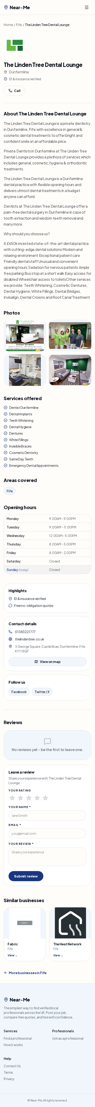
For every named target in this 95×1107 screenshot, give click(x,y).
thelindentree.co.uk (29, 639)
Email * (15, 825)
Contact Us (12, 1066)
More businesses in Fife (28, 973)
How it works (13, 1045)
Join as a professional (67, 1038)
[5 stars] (45, 798)
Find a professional (18, 1038)
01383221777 (25, 632)
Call (17, 91)
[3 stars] (29, 798)
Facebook (19, 692)
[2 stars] (20, 798)
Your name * (20, 807)
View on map (50, 662)
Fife (19, 25)
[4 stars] (37, 798)
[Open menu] (86, 7)
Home (8, 25)
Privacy (9, 1079)
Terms (8, 1072)
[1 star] (12, 798)
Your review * (21, 844)
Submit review (26, 876)
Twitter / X (42, 692)
